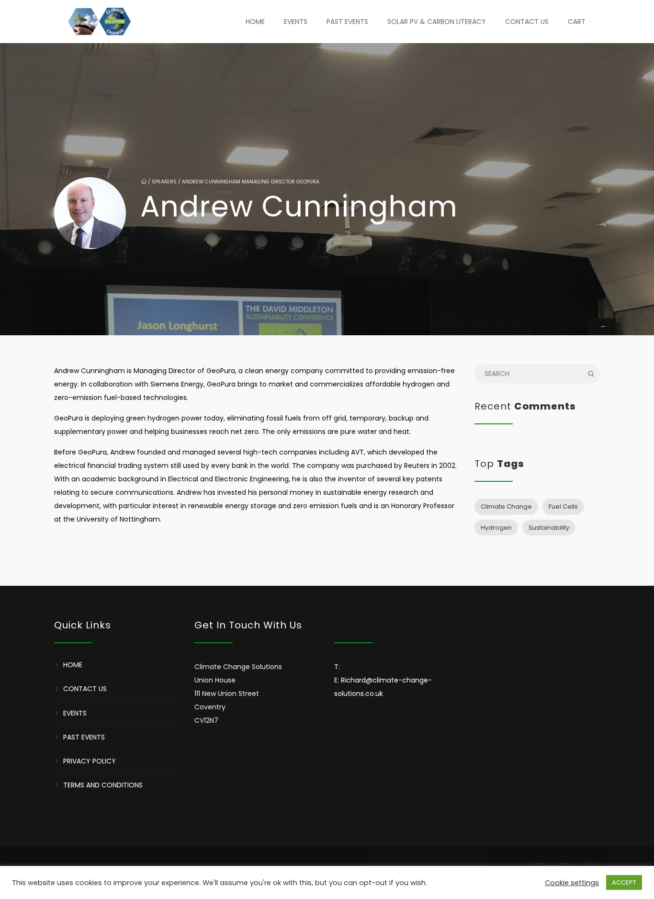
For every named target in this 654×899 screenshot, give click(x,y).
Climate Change (506, 506)
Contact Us (527, 21)
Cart (577, 21)
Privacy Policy (89, 761)
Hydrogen (496, 527)
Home (255, 21)
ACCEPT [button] (624, 882)
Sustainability (549, 527)
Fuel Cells (563, 506)
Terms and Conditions (103, 785)
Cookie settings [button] (572, 882)
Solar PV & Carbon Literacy (436, 21)
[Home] (99, 21)
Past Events (347, 21)
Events (295, 21)
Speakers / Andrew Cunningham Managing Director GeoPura (235, 181)
